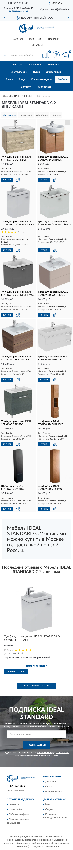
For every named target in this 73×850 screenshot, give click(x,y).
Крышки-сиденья (41, 79)
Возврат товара (53, 792)
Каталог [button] (18, 39)
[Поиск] (5, 55)
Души (36, 72)
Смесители (35, 64)
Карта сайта (15, 809)
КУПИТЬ (7, 180)
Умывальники (54, 72)
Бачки (9, 79)
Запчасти (26, 87)
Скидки (49, 809)
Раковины (54, 64)
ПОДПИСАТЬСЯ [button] (36, 745)
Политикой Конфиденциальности (53, 753)
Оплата (49, 786)
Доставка (50, 781)
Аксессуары (45, 87)
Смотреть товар (16, 672)
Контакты (36, 45)
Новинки (54, 39)
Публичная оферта (19, 814)
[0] (65, 54)
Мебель (62, 79)
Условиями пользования (28, 755)
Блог (48, 804)
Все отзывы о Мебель (36, 686)
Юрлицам (35, 39)
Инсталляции (19, 72)
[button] (18, 11)
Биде (22, 79)
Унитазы (18, 64)
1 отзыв (22, 232)
